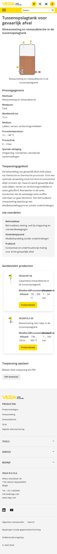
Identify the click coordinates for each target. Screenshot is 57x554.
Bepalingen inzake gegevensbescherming (21, 529)
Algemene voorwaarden (13, 522)
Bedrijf (6, 462)
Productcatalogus (10, 409)
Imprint (31, 522)
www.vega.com (9, 497)
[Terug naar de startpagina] (13, 397)
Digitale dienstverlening (13, 429)
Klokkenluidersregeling (13, 537)
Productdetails (28, 305)
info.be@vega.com (10, 494)
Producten (9, 404)
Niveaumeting (8, 414)
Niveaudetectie (9, 419)
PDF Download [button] (11, 376)
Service (6, 451)
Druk (4, 424)
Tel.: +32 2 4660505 (11, 490)
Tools (6, 441)
